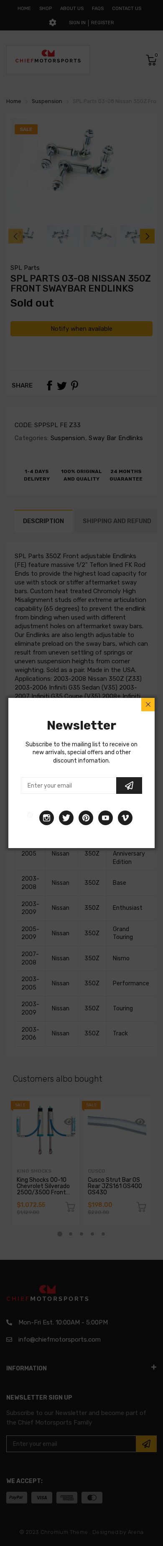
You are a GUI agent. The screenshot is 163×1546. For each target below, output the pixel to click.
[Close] (148, 704)
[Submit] (129, 785)
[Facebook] (30, 818)
